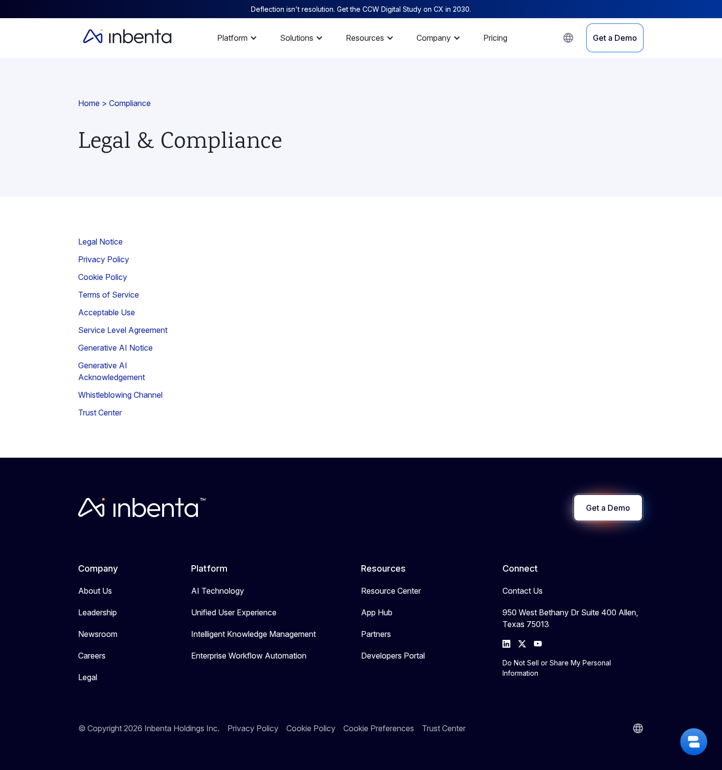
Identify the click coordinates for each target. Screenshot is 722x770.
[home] (127, 37)
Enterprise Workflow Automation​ (248, 655)
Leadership (97, 612)
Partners (376, 634)
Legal (87, 677)
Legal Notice (100, 242)
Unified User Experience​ (234, 612)
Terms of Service (108, 295)
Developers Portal (393, 655)
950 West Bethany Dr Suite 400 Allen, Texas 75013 (570, 618)
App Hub (376, 612)
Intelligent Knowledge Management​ (253, 634)
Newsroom (97, 634)
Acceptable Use (106, 312)
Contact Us (522, 591)
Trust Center (100, 412)
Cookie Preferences (378, 728)
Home (89, 103)
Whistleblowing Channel (120, 395)
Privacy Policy (103, 259)
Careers (92, 655)
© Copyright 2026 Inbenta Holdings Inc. (149, 728)
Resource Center (391, 591)
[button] (239, 38)
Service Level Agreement (122, 330)
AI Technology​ (217, 591)
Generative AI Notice (115, 348)
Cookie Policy (102, 277)
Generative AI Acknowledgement (111, 371)
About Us (95, 591)
